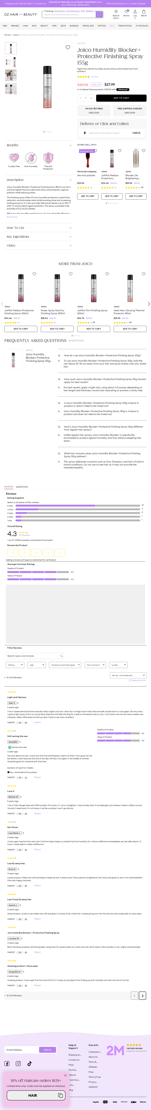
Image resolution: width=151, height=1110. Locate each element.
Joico (16, 34)
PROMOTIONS (125, 25)
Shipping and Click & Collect (18, 3)
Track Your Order (73, 1080)
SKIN (34, 25)
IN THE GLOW (142, 25)
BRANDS (15, 25)
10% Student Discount (116, 3)
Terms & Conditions (94, 1062)
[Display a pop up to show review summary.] (142, 187)
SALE (112, 25)
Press (91, 1072)
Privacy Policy (92, 1082)
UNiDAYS (93, 1087)
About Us (93, 1057)
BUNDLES (74, 25)
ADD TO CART (88, 196)
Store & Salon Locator (72, 1070)
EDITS (63, 25)
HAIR (25, 25)
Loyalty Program (137, 3)
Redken (90, 11)
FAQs (71, 1065)
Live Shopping (73, 1085)
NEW (5, 25)
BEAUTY (44, 25)
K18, (83, 11)
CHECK (136, 133)
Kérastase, (60, 11)
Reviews (8, 487)
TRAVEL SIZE (88, 25)
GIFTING (102, 25)
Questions (22, 486)
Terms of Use (95, 1077)
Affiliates (93, 1067)
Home (7, 34)
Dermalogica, (73, 11)
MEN (54, 25)
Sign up (47, 1050)
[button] (36, 1095)
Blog (71, 1090)
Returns (72, 1075)
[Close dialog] (65, 1075)
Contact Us (40, 3)
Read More (12, 217)
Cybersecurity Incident (95, 1052)
